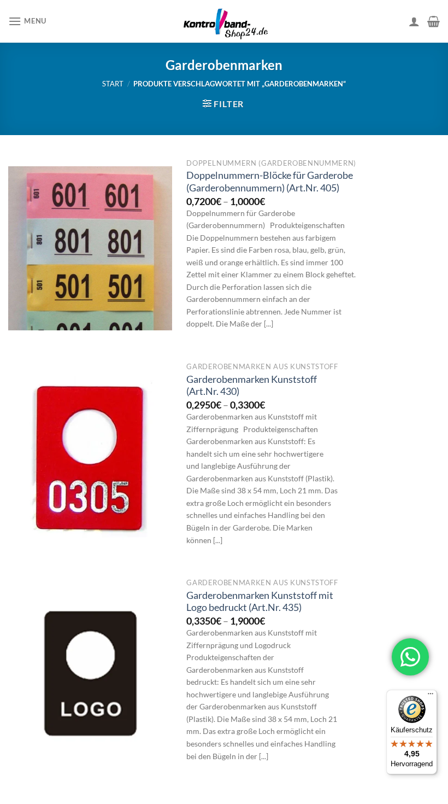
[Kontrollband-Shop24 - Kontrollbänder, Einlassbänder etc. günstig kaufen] (224, 21)
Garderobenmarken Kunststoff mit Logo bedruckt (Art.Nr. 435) (259, 602)
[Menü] (430, 696)
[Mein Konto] (414, 21)
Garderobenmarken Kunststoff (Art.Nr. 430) (251, 386)
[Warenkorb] (433, 21)
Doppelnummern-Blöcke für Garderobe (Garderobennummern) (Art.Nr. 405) (269, 182)
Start (112, 83)
